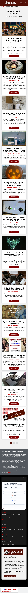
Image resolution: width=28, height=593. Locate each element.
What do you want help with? (10, 487)
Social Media (20, 529)
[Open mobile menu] (2, 2)
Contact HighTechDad (7, 537)
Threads (4, 544)
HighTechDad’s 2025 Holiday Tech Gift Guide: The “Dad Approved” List (14, 40)
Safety (3, 532)
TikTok (13, 544)
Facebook (15, 542)
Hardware (17, 522)
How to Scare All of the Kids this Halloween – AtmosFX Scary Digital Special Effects (14, 254)
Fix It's (14, 514)
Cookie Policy (10, 585)
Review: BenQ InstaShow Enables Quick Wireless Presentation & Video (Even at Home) (14, 219)
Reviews (4, 514)
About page (10, 472)
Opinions (19, 514)
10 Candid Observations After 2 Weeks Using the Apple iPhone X (14, 288)
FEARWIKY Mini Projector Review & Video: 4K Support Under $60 (14, 77)
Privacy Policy (4, 585)
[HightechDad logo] (11, 3)
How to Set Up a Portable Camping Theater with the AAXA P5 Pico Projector (14, 390)
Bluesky (9, 544)
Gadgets (4, 522)
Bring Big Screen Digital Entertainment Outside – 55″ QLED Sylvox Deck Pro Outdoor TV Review (14, 150)
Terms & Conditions (17, 585)
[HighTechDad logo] (13, 551)
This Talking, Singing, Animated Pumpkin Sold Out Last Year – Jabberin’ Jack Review (14, 184)
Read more (14, 56)
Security (14, 529)
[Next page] (17, 443)
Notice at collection (6, 591)
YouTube (4, 542)
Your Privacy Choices (10, 589)
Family (4, 529)
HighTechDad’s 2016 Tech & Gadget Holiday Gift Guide (14, 322)
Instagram (20, 542)
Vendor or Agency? (18, 537)
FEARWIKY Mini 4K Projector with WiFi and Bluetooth (14, 114)
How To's (9, 514)
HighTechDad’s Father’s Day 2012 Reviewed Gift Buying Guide (14, 425)
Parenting (9, 529)
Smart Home (10, 522)
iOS (21, 522)
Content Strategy (6, 517)
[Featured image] (14, 28)
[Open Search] (25, 2)
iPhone (4, 524)
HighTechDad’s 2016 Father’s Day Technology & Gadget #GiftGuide (14, 356)
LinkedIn (9, 542)
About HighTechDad (10, 576)
